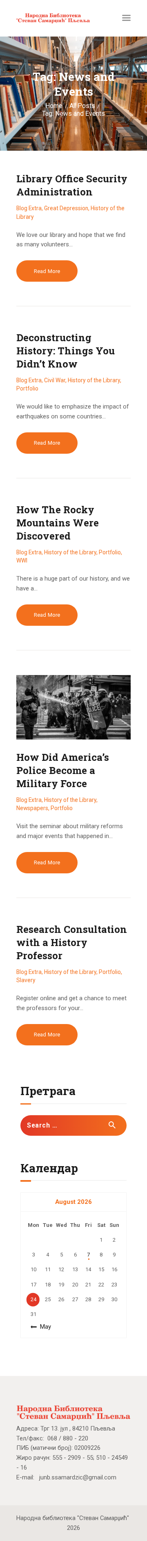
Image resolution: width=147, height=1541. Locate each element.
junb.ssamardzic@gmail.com (77, 1477)
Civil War (54, 380)
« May (43, 1326)
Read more (47, 271)
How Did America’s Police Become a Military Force (62, 770)
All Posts (82, 106)
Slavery (26, 980)
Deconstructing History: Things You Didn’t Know (65, 350)
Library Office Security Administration (71, 185)
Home (53, 106)
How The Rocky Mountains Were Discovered (57, 522)
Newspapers (32, 808)
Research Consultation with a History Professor (71, 942)
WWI (21, 560)
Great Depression (66, 208)
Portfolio (27, 388)
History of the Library (94, 380)
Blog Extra (29, 208)
